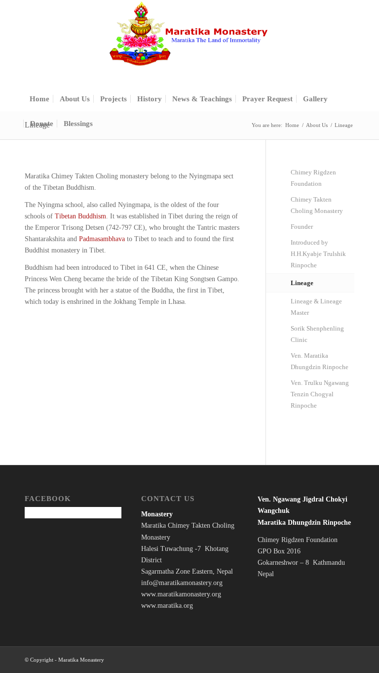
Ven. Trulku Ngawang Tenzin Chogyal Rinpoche (320, 394)
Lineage (302, 283)
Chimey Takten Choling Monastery (317, 205)
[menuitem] (39, 98)
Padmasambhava (102, 239)
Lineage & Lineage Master (316, 306)
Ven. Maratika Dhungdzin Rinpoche (319, 361)
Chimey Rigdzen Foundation (313, 177)
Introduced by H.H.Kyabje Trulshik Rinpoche (318, 254)
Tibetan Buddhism (80, 216)
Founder (302, 226)
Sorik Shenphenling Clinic (317, 334)
